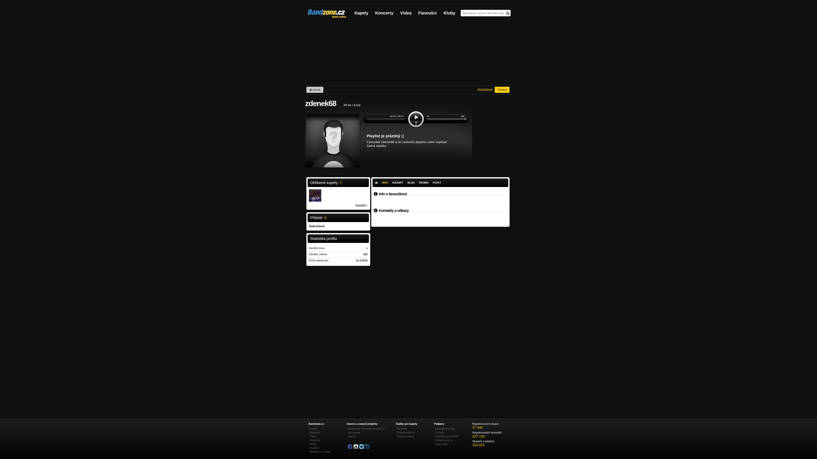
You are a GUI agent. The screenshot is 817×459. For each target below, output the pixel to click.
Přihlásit (502, 89)
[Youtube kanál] (356, 446)
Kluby (449, 13)
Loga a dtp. (441, 444)
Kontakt (439, 432)
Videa (405, 13)
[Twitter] (361, 446)
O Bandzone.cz (444, 440)
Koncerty (384, 13)
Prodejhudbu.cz (406, 432)
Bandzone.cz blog (320, 451)
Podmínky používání (446, 436)
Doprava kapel (405, 436)
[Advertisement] (408, 53)
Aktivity (316, 89)
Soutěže (314, 447)
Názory (397, 182)
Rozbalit (362, 205)
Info (385, 182)
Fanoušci (427, 13)
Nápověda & (445, 428)
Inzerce (352, 436)
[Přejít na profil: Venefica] (315, 192)
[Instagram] (367, 446)
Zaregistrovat (485, 89)
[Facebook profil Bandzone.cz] (350, 446)
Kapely (361, 13)
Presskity (402, 428)
